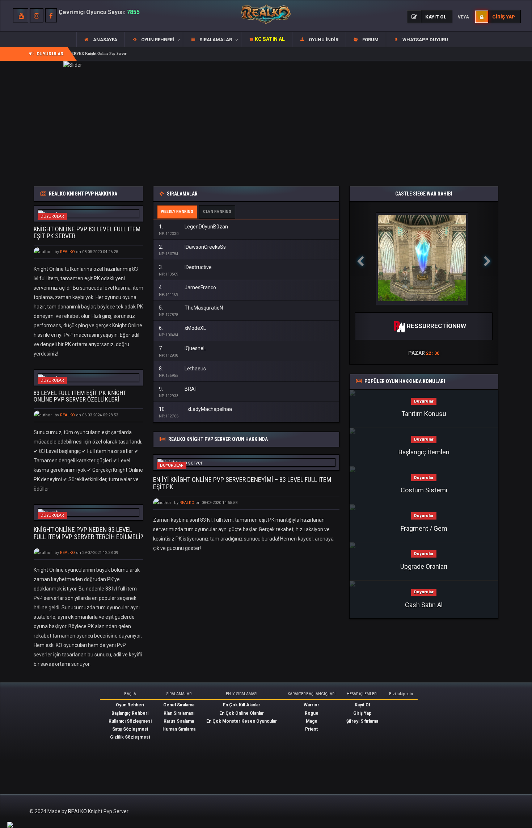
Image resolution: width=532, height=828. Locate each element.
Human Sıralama (178, 729)
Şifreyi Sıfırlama (362, 721)
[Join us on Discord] (10, 824)
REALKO (78, 811)
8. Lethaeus (182, 368)
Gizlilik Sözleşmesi (130, 737)
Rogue (311, 713)
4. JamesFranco (187, 287)
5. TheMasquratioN (191, 308)
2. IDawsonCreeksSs (192, 247)
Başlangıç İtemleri (423, 452)
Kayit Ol (362, 704)
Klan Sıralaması (179, 713)
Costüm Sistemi (424, 490)
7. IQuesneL (182, 348)
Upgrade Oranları (423, 566)
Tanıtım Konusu (423, 413)
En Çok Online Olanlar (241, 713)
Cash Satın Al (424, 605)
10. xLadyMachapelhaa (195, 409)
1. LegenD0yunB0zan (193, 227)
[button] (153, 39)
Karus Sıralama (179, 721)
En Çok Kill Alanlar (241, 704)
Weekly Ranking (177, 212)
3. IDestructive (185, 267)
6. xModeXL (182, 328)
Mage (311, 721)
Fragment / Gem (424, 528)
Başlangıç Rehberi (129, 713)
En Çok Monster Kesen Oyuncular (241, 721)
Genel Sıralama (178, 704)
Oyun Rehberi (130, 704)
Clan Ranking (217, 212)
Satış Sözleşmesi (130, 729)
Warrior (311, 704)
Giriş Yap (362, 713)
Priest (311, 729)
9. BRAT (178, 389)
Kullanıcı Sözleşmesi (130, 721)
